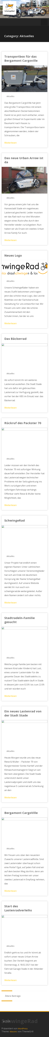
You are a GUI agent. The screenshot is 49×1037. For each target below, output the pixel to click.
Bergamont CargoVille (21, 813)
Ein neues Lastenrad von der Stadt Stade (23, 713)
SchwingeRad (14, 520)
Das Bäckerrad (15, 339)
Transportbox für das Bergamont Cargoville (21, 58)
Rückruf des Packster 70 (22, 423)
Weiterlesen (10, 142)
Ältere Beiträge (12, 995)
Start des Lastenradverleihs (18, 908)
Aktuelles (10, 96)
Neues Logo (13, 255)
